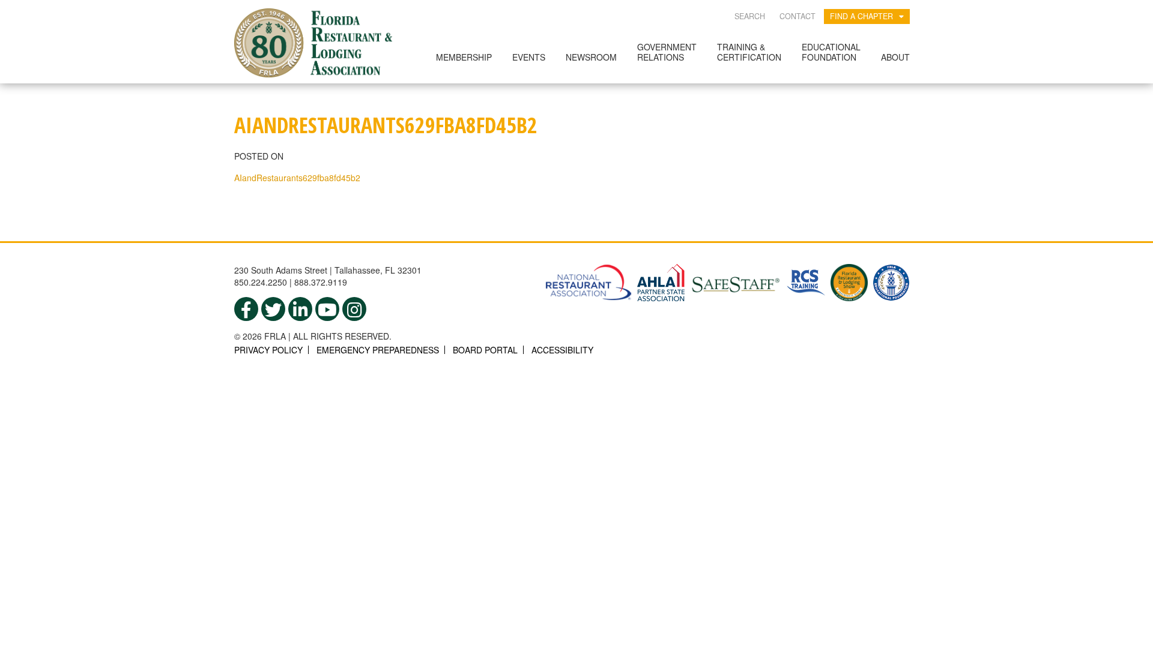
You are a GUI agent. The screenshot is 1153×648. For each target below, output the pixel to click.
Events (528, 57)
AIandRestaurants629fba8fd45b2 (297, 178)
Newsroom (591, 57)
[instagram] (354, 309)
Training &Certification (749, 52)
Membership (464, 57)
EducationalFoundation (831, 52)
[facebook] (246, 309)
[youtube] (327, 309)
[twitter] (273, 309)
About (895, 57)
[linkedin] (300, 309)
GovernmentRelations (667, 52)
